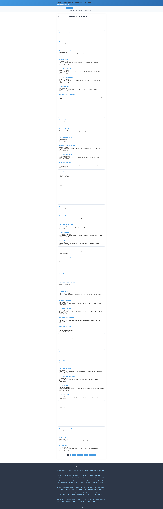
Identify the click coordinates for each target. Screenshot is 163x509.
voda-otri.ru (86, 487)
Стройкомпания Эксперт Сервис (67, 428)
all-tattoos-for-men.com (96, 484)
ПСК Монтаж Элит (63, 437)
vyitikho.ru (94, 477)
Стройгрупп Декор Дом (64, 128)
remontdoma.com (77, 477)
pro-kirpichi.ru (59, 475)
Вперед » (93, 454)
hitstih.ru (58, 499)
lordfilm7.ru (71, 489)
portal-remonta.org (88, 477)
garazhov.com (93, 482)
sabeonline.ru (70, 496)
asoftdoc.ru (83, 497)
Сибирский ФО (100, 7)
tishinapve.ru (90, 487)
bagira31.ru (74, 492)
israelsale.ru (64, 475)
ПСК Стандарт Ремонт (64, 394)
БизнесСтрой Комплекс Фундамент (67, 145)
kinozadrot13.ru (64, 492)
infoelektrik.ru (90, 501)
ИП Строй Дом (62, 360)
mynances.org (78, 475)
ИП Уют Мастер (62, 273)
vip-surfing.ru (67, 499)
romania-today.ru (81, 470)
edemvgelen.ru (82, 501)
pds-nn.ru (94, 494)
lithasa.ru (100, 489)
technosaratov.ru (82, 473)
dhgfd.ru (97, 499)
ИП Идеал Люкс (63, 266)
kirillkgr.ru (100, 501)
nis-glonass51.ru (91, 492)
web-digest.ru (63, 501)
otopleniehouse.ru (60, 482)
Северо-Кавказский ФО (89, 10)
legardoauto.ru (96, 489)
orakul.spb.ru (102, 470)
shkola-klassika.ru (64, 496)
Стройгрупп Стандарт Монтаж (66, 68)
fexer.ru (66, 473)
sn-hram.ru (58, 473)
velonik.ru (64, 494)
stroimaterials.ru (88, 480)
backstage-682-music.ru (64, 489)
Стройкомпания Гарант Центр (66, 77)
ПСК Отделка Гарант (64, 351)
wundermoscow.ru (73, 499)
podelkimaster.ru (81, 482)
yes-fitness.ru (72, 487)
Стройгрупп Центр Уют (64, 215)
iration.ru (90, 496)
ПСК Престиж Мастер (64, 232)
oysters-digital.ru (65, 477)
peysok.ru (73, 497)
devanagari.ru (94, 496)
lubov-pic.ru (85, 494)
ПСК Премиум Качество (65, 402)
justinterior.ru (65, 482)
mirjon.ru (97, 477)
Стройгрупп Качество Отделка (66, 102)
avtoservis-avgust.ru (101, 487)
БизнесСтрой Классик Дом (65, 326)
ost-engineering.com (66, 485)
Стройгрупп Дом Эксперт (65, 110)
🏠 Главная (62, 7)
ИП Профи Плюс (63, 24)
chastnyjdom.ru (70, 482)
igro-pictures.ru (59, 497)
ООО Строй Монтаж (64, 335)
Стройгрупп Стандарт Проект (66, 137)
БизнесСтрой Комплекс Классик (67, 282)
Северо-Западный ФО (77, 7)
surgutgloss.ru (69, 494)
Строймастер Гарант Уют (65, 308)
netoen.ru (58, 501)
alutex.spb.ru (69, 470)
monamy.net (98, 482)
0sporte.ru (87, 473)
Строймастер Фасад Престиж (66, 411)
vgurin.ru (103, 494)
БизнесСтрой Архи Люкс (65, 206)
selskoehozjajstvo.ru (101, 480)
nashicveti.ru (64, 470)
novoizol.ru (86, 470)
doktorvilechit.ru (59, 480)
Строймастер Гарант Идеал (65, 257)
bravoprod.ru (59, 492)
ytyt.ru (86, 501)
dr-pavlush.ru (84, 499)
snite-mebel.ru (71, 473)
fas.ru (72, 470)
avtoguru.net (75, 484)
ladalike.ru (83, 475)
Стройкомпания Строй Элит (65, 154)
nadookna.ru (80, 494)
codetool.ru (91, 489)
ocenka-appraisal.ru (94, 497)
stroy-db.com (73, 475)
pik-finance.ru (62, 499)
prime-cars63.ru (80, 489)
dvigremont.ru (91, 475)
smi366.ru (101, 485)
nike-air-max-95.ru (75, 494)
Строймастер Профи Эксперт (66, 419)
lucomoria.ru (86, 496)
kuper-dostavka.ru (76, 501)
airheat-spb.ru (91, 470)
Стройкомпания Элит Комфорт (66, 317)
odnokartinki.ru (96, 475)
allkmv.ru (94, 499)
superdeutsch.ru (102, 477)
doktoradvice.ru (94, 480)
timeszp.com (71, 484)
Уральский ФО (93, 7)
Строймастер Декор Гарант (65, 32)
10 (89, 454)
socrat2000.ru (99, 494)
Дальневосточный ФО (73, 10)
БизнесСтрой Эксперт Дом (65, 41)
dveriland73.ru (85, 492)
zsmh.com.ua (80, 484)
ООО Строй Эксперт (64, 248)
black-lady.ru (68, 475)
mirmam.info (97, 485)
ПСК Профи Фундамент (64, 86)
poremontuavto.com (85, 485)
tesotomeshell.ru (102, 499)
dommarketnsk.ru (80, 492)
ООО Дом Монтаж (63, 240)
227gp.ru (99, 473)
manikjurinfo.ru (77, 480)
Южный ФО (81, 10)
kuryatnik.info (73, 485)
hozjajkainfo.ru (83, 480)
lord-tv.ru (58, 489)
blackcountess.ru (78, 497)
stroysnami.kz (102, 482)
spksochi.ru (59, 496)
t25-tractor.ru (59, 470)
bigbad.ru (96, 473)
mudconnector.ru (101, 497)
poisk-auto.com (103, 484)
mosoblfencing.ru (75, 496)
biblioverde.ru (99, 496)
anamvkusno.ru (76, 473)
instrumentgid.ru (72, 480)
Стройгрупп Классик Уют (65, 119)
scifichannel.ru (88, 497)
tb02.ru (101, 492)
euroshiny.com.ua (78, 485)
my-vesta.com (65, 484)
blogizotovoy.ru (59, 477)
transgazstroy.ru (59, 487)
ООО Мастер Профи (64, 385)
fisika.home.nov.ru (97, 470)
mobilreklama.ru (90, 494)
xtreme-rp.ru (77, 487)
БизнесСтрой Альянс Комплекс (66, 342)
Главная (58, 4)
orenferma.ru (95, 487)
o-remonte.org (71, 477)
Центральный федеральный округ (65, 4)
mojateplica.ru (76, 482)
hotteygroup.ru (69, 492)
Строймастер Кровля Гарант (66, 224)
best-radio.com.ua (60, 485)
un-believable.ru (86, 489)
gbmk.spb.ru (76, 470)
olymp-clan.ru (79, 499)
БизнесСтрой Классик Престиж (66, 300)
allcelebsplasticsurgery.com (87, 484)
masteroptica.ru (81, 496)
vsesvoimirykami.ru (66, 480)
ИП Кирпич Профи (63, 59)
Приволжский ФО (86, 7)
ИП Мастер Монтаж (63, 171)
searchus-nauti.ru (92, 485)
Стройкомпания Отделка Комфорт (67, 376)
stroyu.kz (61, 484)
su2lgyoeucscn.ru (89, 499)
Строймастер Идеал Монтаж (66, 189)
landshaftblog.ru (87, 482)
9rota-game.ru (91, 473)
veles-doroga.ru (96, 492)
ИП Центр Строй (63, 445)
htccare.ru (100, 475)
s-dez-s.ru (69, 497)
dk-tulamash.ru (64, 497)
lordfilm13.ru (75, 489)
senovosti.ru (63, 473)
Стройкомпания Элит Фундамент (67, 94)
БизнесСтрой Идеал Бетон (65, 162)
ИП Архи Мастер (63, 197)
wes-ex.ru (103, 473)
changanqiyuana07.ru (69, 501)
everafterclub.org (95, 501)
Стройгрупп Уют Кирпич (65, 368)
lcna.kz (58, 484)
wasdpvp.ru (81, 487)
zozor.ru (86, 475)
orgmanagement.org (66, 487)
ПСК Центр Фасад (63, 291)
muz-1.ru (104, 489)
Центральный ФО (69, 7)
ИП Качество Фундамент (65, 50)
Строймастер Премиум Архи (66, 180)
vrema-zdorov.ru (59, 494)
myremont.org (82, 477)
